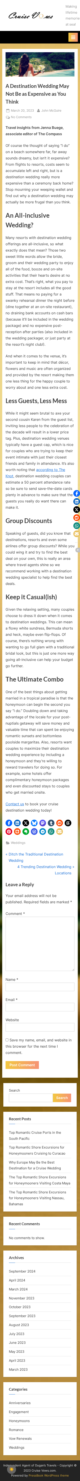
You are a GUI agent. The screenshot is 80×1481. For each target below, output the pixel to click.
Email (12, 999)
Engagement (19, 1412)
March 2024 (18, 1289)
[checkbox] (11, 1469)
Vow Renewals (20, 1438)
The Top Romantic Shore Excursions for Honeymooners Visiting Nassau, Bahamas (37, 1198)
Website (12, 1020)
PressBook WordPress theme (49, 1475)
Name (12, 979)
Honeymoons (19, 1421)
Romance (16, 1430)
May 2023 (16, 1351)
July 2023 (16, 1334)
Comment (15, 913)
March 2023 (18, 1369)
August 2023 (19, 1325)
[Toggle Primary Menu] (73, 37)
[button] (9, 823)
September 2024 (22, 1271)
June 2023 (17, 1342)
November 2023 (21, 1298)
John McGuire (51, 110)
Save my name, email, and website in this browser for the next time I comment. (39, 1046)
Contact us (15, 804)
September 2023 (22, 1316)
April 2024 (17, 1280)
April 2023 (17, 1360)
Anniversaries (20, 1403)
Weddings (18, 843)
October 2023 (20, 1307)
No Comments (21, 117)
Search (14, 1090)
